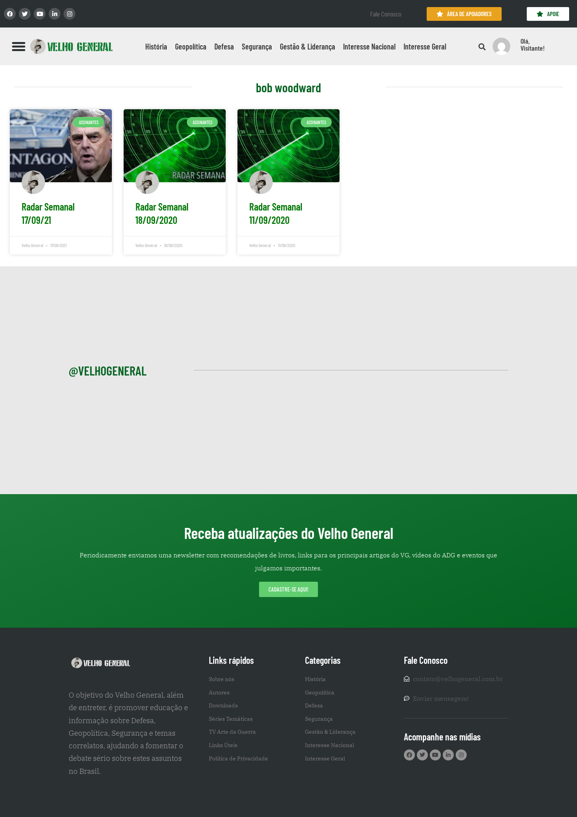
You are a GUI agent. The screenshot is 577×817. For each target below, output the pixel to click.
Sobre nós (221, 679)
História (156, 46)
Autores (219, 692)
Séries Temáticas (231, 718)
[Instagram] (69, 14)
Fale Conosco (385, 13)
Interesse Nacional (369, 46)
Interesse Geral (425, 46)
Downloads (223, 705)
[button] (19, 46)
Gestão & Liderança (307, 46)
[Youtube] (40, 14)
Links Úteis (223, 745)
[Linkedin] (54, 14)
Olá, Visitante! (532, 44)
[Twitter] (25, 14)
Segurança (257, 46)
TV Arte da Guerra (232, 731)
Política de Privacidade (238, 758)
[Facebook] (10, 14)
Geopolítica (190, 46)
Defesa (224, 46)
